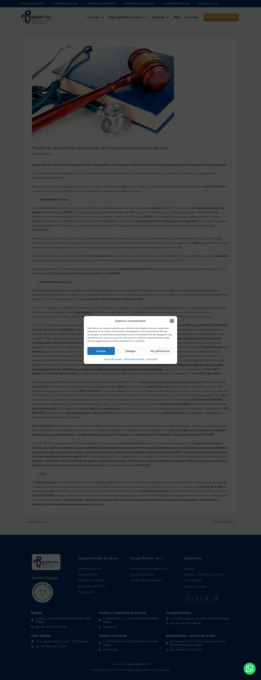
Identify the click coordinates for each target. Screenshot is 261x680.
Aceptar (101, 351)
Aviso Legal (151, 359)
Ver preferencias (160, 351)
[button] (172, 321)
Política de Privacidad (134, 359)
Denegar (131, 351)
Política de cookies (113, 359)
